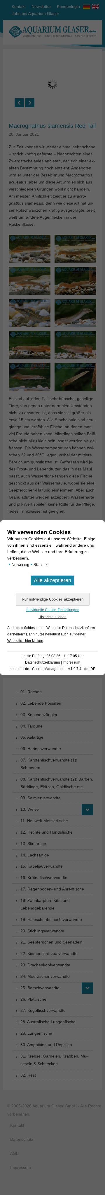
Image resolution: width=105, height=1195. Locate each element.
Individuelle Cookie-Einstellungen (52, 610)
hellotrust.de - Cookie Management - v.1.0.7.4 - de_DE (52, 669)
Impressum (71, 662)
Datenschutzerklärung (42, 662)
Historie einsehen (52, 617)
